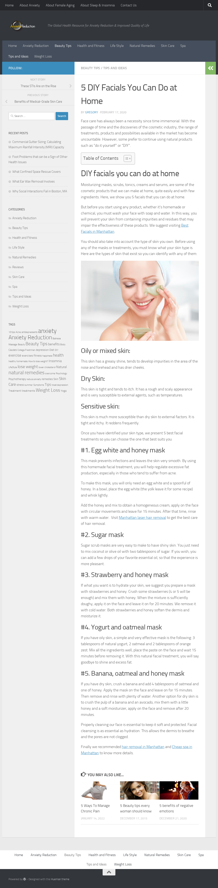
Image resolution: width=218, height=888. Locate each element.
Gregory (91, 112)
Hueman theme (60, 879)
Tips (48, 384)
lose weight (28, 366)
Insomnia (55, 361)
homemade (22, 361)
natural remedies (26, 373)
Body (62, 344)
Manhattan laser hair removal (142, 517)
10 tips (12, 332)
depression (42, 349)
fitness (38, 355)
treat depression (60, 385)
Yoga (63, 390)
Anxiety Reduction (36, 46)
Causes (13, 349)
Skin (55, 379)
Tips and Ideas (18, 56)
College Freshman (26, 350)
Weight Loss (43, 56)
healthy (12, 361)
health (58, 355)
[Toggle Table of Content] (125, 158)
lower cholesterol (47, 367)
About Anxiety (30, 5)
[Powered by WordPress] (24, 879)
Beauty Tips (63, 46)
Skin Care (167, 46)
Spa (183, 46)
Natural (61, 367)
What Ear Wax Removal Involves (33, 181)
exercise (15, 355)
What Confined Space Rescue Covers (36, 172)
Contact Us (128, 5)
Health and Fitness (90, 46)
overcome (50, 373)
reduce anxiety (34, 379)
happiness (47, 355)
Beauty (21, 344)
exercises (27, 355)
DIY (56, 350)
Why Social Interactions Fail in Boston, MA (39, 191)
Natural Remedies (142, 46)
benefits (54, 344)
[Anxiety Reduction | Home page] (26, 25)
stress (20, 384)
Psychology (61, 373)
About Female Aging (60, 5)
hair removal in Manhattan (143, 746)
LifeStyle (13, 367)
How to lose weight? (38, 361)
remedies (47, 379)
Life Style (117, 46)
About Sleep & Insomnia (97, 5)
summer (28, 385)
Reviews (18, 267)
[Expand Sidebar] (210, 68)
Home (9, 5)
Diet (51, 349)
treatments (28, 390)
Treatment (15, 390)
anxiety (47, 331)
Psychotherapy (17, 379)
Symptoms (38, 385)
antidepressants (29, 332)
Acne (18, 332)
